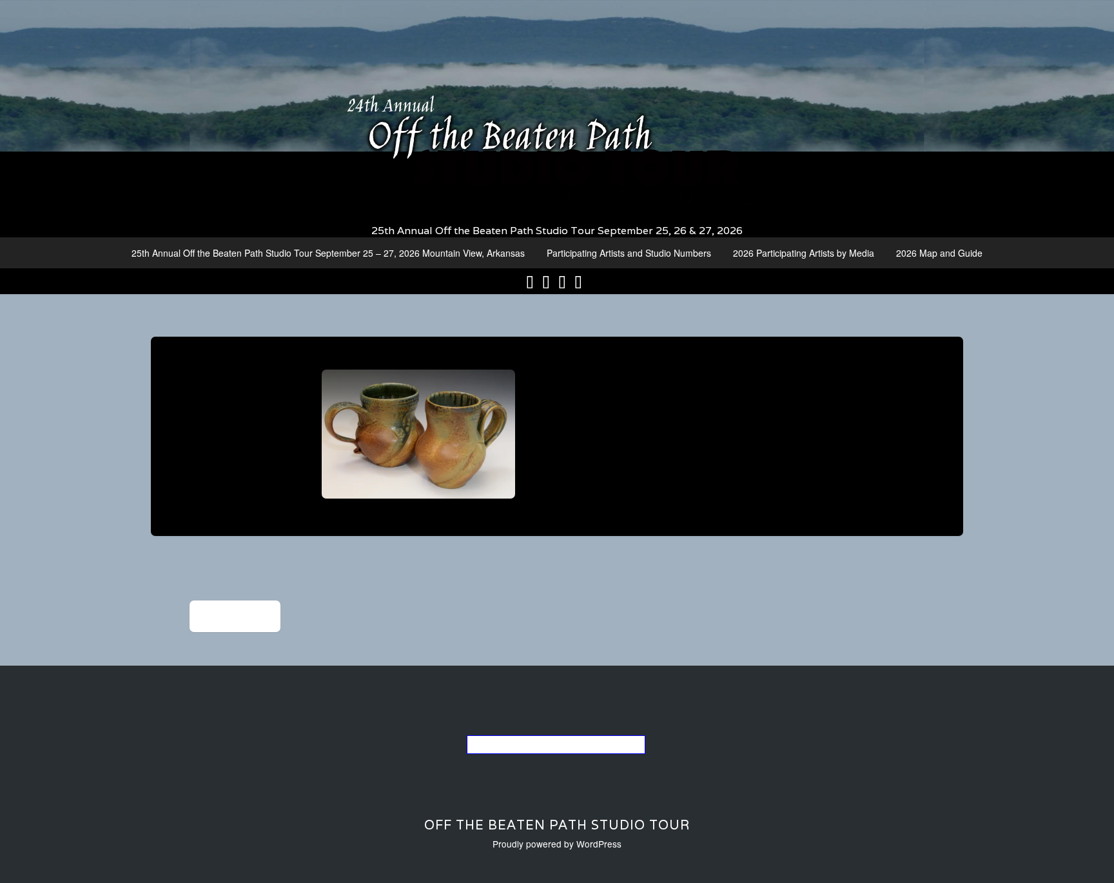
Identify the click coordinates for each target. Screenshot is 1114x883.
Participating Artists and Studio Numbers (629, 252)
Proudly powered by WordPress (557, 843)
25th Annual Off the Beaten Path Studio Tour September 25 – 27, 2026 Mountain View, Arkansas (328, 252)
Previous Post (235, 616)
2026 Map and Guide (939, 252)
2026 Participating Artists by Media (803, 252)
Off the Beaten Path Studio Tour (557, 825)
